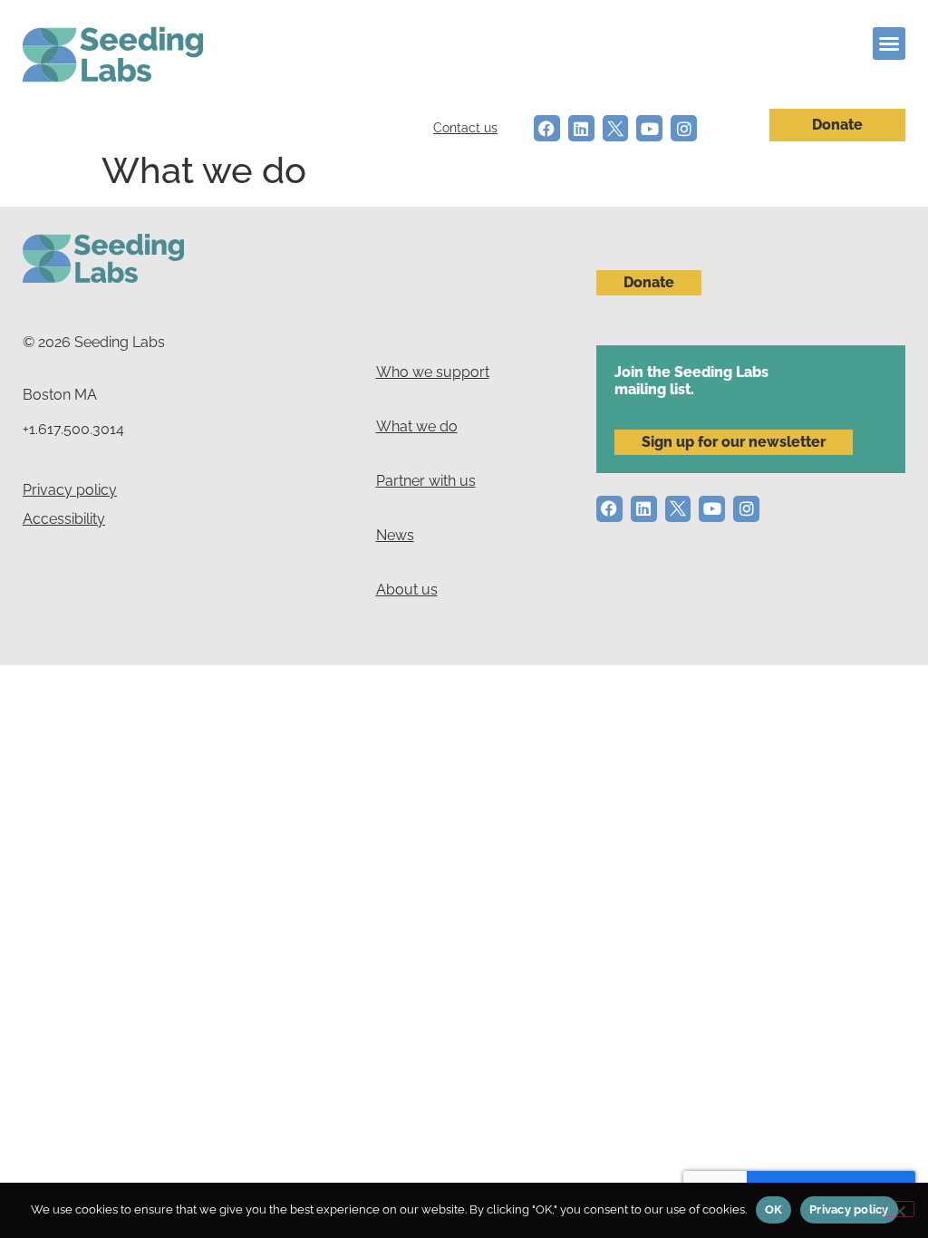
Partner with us (426, 480)
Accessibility (64, 518)
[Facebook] (547, 128)
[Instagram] (684, 128)
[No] (899, 1209)
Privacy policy (70, 489)
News (395, 535)
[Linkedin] (581, 128)
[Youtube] (649, 128)
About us (407, 589)
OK (774, 1209)
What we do (417, 426)
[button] (889, 43)
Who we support (432, 372)
